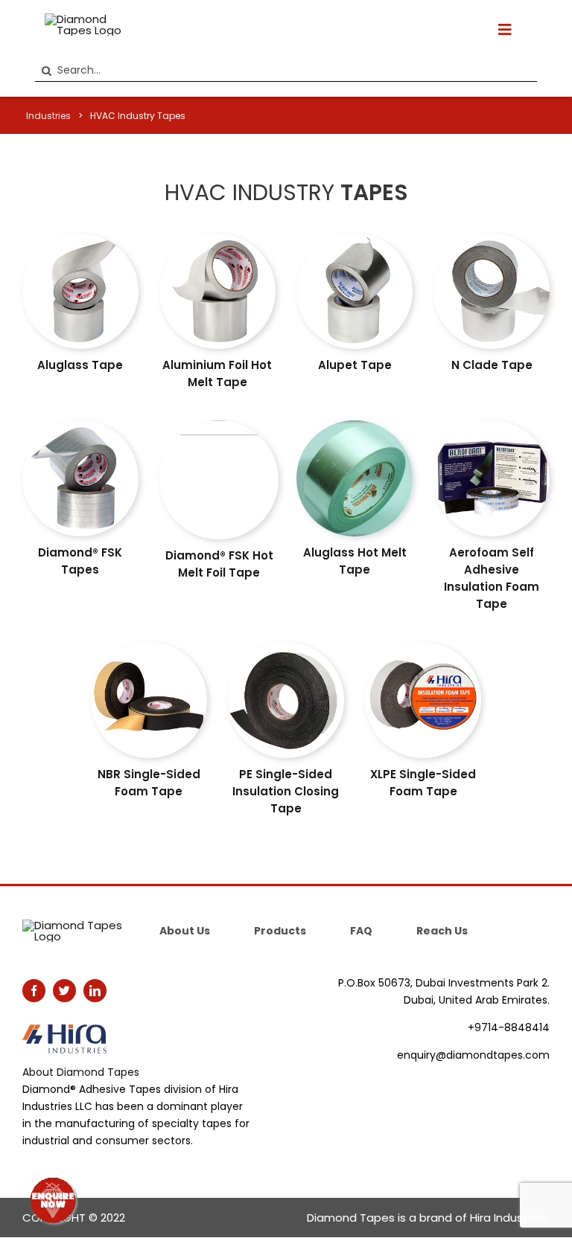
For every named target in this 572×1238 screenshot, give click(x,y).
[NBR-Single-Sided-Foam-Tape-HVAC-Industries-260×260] (149, 647)
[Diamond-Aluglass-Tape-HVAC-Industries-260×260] (80, 239)
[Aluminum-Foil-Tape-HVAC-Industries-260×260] (217, 239)
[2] (219, 426)
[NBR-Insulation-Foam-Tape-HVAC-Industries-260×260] (491, 426)
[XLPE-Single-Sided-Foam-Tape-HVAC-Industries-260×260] (423, 647)
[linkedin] (95, 990)
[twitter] (64, 990)
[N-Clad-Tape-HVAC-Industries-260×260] (491, 239)
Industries (48, 115)
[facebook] (33, 990)
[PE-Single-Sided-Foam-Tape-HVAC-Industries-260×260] (286, 647)
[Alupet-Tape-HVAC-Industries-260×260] (354, 239)
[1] (354, 426)
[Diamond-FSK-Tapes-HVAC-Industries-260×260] (80, 426)
